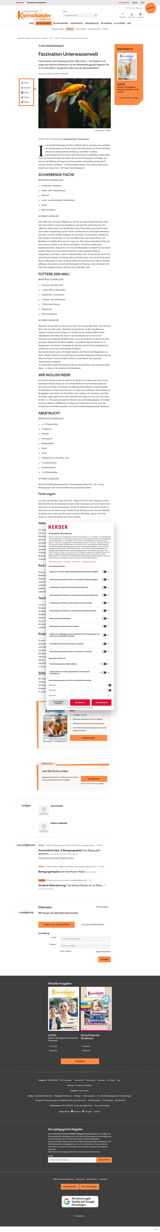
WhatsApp (77, 1096)
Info (142, 3)
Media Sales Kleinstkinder (43, 1096)
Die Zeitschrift (43, 23)
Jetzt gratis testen (88, 738)
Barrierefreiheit (92, 1179)
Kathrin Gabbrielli (60, 73)
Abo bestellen (80, 1061)
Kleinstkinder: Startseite (24, 38)
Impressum (103, 1179)
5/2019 (57, 38)
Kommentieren (103, 907)
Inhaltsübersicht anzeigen (128, 98)
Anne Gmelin (47, 73)
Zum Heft (53, 1046)
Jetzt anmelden (104, 1160)
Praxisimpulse (92, 23)
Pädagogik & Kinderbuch (37, 3)
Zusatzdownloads (69, 139)
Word (26, 83)
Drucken (27, 88)
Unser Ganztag (107, 1100)
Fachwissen (106, 23)
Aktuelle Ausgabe (58, 29)
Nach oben (80, 1216)
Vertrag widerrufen (70, 1186)
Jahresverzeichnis (94, 29)
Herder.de (20, 3)
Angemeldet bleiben (103, 952)
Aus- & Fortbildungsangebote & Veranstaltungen (114, 1096)
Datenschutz (80, 1179)
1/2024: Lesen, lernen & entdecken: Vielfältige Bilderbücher (67, 880)
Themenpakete (81, 29)
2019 (51, 38)
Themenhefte (76, 23)
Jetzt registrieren (94, 779)
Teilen (26, 92)
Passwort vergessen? (66, 951)
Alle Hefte (53, 1050)
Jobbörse (150, 7)
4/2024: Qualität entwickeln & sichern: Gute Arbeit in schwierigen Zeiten (70, 845)
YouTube (97, 1111)
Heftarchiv (70, 29)
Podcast (105, 29)
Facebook (77, 1111)
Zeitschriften (124, 3)
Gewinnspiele (84, 1091)
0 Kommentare (83, 139)
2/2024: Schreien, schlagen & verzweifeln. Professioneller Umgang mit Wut (71, 867)
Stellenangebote (89, 1096)
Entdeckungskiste (94, 1100)
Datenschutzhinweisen (92, 1152)
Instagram (88, 1111)
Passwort (53, 944)
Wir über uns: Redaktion (134, 8)
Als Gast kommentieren (93, 925)
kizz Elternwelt (120, 1100)
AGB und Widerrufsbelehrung (63, 1179)
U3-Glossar (119, 23)
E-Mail (54, 937)
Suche (65, 11)
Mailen (27, 102)
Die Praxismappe (60, 23)
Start (31, 23)
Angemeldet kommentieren (56, 925)
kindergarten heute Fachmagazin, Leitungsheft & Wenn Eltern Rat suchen (60, 1100)
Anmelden (101, 783)
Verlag (135, 3)
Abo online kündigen (102, 1105)
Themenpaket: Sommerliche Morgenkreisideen (56, 858)
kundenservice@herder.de (83, 1105)
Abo (129, 23)
